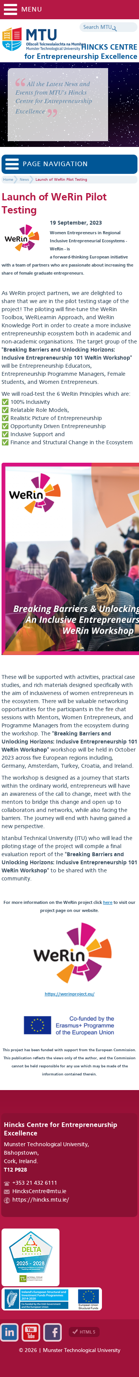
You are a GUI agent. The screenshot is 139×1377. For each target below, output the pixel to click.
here (107, 902)
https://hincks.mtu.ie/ (41, 1200)
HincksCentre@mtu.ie (39, 1192)
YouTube (31, 1332)
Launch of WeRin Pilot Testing (61, 180)
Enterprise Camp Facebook (52, 1332)
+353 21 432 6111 (34, 1183)
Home (8, 180)
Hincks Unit (67, 42)
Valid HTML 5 (84, 1332)
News (24, 180)
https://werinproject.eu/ (70, 994)
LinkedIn (9, 1332)
